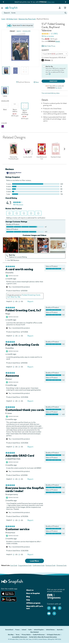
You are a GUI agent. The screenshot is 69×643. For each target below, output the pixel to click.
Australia (60, 629)
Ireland (24, 629)
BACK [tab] (19, 31)
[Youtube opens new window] (49, 612)
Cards (3, 19)
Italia (30, 629)
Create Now (53, 81)
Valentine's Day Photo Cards (27, 19)
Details (58, 41)
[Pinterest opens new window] (60, 607)
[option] (6, 71)
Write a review (48, 36)
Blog (28, 596)
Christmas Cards (61, 565)
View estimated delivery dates (50, 93)
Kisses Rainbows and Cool (42, 158)
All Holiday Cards (11, 19)
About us (30, 590)
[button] (2, 8)
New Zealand (34, 632)
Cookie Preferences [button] (39, 634)
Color (4, 123)
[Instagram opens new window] (55, 607)
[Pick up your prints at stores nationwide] (50, 595)
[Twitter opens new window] (55, 612)
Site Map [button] (10, 634)
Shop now (53, 2)
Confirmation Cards (38, 565)
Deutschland (9, 629)
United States (50, 629)
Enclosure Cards (50, 565)
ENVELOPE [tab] (26, 31)
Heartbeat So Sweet (56, 157)
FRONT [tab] (12, 31)
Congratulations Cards (25, 565)
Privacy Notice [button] (26, 634)
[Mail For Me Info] (50, 74)
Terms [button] (17, 634)
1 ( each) (55, 54)
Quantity (45, 50)
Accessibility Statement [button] (19, 637)
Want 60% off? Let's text (34, 607)
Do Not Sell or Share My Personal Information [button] (43, 637)
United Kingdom (39, 629)
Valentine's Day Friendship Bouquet (13, 158)
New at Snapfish (33, 593)
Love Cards (13, 565)
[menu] (36, 82)
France (17, 629)
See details (58, 88)
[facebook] (49, 607)
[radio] (2, 126)
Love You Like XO (27, 157)
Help (28, 600)
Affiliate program (33, 603)
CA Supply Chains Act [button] (53, 634)
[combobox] (34, 13)
